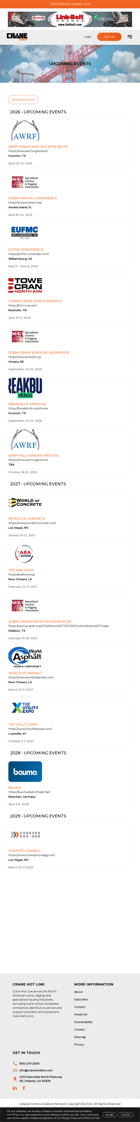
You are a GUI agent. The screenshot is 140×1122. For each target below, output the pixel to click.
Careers (79, 1029)
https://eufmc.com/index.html (28, 254)
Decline (125, 1114)
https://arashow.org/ (21, 574)
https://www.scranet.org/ (25, 202)
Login (88, 36)
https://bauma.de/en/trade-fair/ (29, 792)
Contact (79, 1007)
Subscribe (81, 999)
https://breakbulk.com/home (28, 408)
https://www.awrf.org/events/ (28, 151)
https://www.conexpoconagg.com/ (31, 855)
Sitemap (80, 1037)
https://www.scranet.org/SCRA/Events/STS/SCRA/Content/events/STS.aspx (58, 626)
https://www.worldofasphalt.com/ (30, 677)
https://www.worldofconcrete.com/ (32, 523)
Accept (109, 1114)
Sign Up (109, 36)
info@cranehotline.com (36, 1070)
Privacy (79, 1044)
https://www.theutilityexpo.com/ (30, 729)
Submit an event (23, 99)
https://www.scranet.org (24, 357)
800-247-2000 (29, 1063)
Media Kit (80, 1014)
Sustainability (83, 1022)
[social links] (15, 1088)
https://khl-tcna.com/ (22, 305)
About (78, 992)
